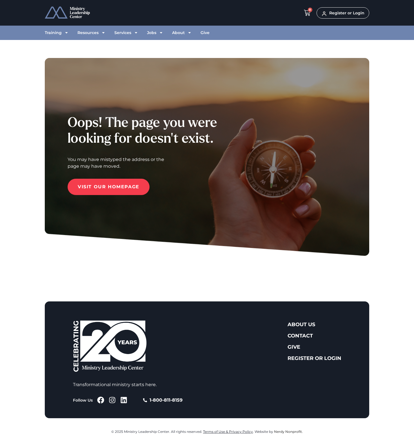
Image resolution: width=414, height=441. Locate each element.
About (178, 32)
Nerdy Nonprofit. (288, 431)
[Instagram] (112, 400)
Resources (88, 32)
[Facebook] (100, 400)
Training (53, 32)
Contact (300, 336)
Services (122, 32)
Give (205, 32)
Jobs (151, 32)
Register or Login (314, 358)
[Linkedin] (123, 400)
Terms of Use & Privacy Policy (228, 431)
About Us (301, 324)
